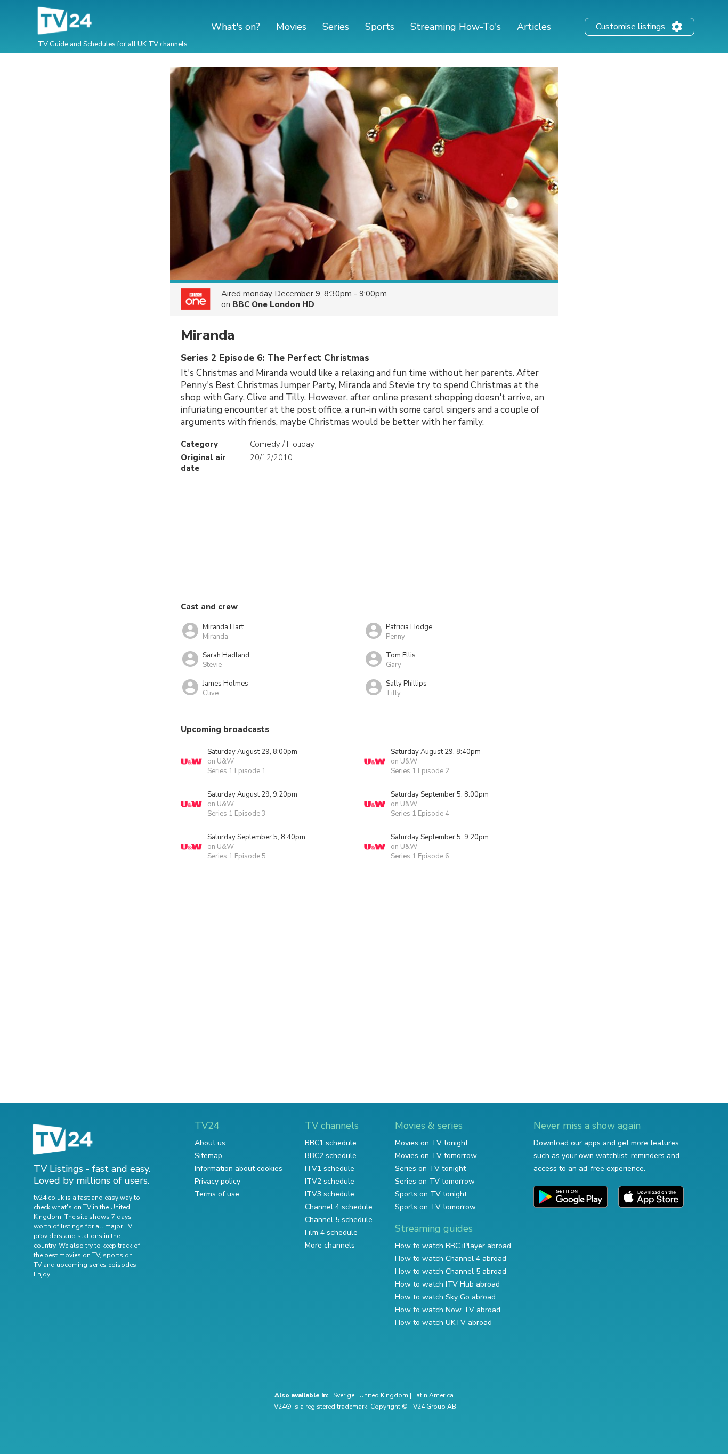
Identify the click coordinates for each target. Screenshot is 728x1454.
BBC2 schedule (331, 1156)
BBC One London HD (273, 304)
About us (210, 1143)
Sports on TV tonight (431, 1194)
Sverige (343, 1395)
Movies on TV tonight (431, 1143)
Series (335, 26)
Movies (291, 26)
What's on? (235, 26)
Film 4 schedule (331, 1232)
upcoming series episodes (96, 1264)
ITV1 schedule (329, 1168)
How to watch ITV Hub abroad (447, 1284)
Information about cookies (238, 1168)
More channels (330, 1245)
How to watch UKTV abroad (443, 1323)
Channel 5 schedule (339, 1220)
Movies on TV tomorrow (436, 1156)
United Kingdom (383, 1395)
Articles (534, 26)
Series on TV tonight (430, 1168)
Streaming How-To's (455, 26)
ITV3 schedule (329, 1194)
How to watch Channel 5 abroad (450, 1271)
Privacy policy (217, 1181)
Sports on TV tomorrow (435, 1207)
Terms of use (217, 1194)
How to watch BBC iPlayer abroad (453, 1246)
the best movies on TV (67, 1255)
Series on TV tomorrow (435, 1181)
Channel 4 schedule (339, 1207)
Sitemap (208, 1156)
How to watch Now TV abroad (447, 1310)
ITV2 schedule (329, 1181)
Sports (379, 26)
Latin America (433, 1395)
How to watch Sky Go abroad (445, 1297)
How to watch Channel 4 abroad (450, 1259)
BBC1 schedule (331, 1143)
